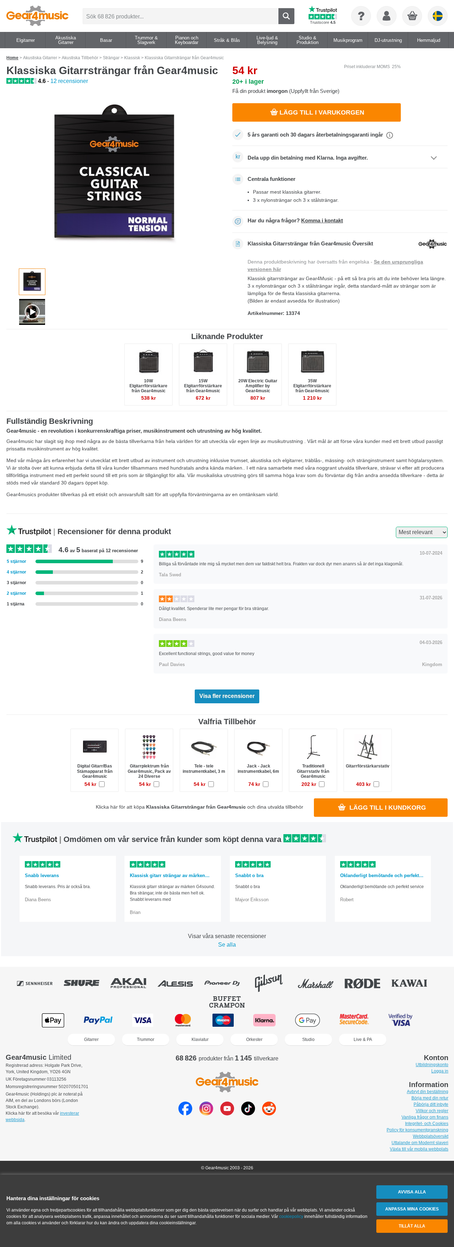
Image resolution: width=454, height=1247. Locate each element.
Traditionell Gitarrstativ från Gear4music (313, 771)
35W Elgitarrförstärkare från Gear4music (312, 385)
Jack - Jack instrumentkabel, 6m (258, 769)
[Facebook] (185, 1113)
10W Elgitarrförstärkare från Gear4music (148, 385)
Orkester (254, 1039)
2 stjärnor (16, 593)
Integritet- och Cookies (426, 1123)
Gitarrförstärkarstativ (367, 766)
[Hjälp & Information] (361, 16)
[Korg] (412, 16)
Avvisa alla (412, 1192)
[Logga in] (386, 16)
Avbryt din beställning (427, 1091)
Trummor (145, 1039)
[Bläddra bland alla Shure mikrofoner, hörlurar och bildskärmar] (86, 983)
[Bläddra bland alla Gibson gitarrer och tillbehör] (273, 983)
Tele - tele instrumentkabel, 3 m (204, 769)
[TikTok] (248, 1113)
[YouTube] (227, 1113)
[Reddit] (269, 1113)
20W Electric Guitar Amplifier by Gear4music (257, 385)
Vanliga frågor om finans (425, 1117)
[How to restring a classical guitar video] (32, 312)
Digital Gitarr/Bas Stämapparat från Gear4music (94, 771)
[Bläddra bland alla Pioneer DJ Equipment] (227, 983)
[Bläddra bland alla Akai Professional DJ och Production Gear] (133, 983)
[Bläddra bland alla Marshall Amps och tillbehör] (320, 983)
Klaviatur (200, 1039)
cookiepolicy (291, 1216)
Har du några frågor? (295, 220)
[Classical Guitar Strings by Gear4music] (114, 177)
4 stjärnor (16, 572)
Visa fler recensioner (227, 696)
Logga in (439, 1071)
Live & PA (363, 1039)
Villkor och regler (432, 1110)
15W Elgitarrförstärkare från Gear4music (203, 385)
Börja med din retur (429, 1098)
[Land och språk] (437, 16)
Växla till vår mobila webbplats (419, 1149)
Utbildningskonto (432, 1064)
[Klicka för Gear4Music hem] (37, 16)
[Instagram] (206, 1113)
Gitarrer (91, 1039)
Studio (308, 1039)
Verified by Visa (400, 1020)
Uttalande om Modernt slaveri (420, 1142)
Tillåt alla (412, 1226)
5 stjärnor (16, 561)
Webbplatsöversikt (430, 1136)
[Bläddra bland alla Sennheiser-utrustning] (39, 983)
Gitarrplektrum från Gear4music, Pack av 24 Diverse (149, 771)
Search (286, 16)
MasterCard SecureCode (354, 1020)
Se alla (227, 945)
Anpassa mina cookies (412, 1209)
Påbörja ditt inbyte (431, 1104)
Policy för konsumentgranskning (417, 1129)
